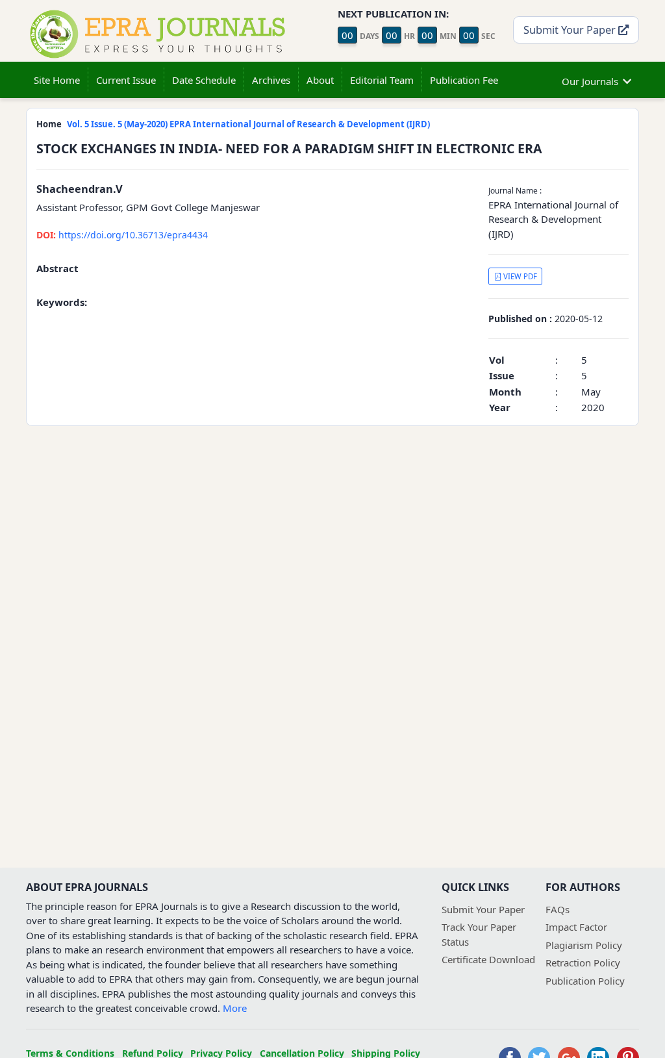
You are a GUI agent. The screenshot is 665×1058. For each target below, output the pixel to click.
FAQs (558, 909)
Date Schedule (204, 79)
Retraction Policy (583, 962)
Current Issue (126, 79)
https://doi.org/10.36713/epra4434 (122, 235)
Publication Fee (464, 79)
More (235, 1007)
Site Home (57, 79)
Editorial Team (382, 79)
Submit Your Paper (570, 29)
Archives (271, 79)
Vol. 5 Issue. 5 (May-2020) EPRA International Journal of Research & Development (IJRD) (248, 124)
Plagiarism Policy (584, 944)
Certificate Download (488, 959)
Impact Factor (576, 926)
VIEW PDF (519, 276)
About (320, 79)
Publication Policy (585, 980)
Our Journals (590, 81)
